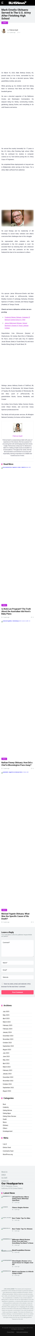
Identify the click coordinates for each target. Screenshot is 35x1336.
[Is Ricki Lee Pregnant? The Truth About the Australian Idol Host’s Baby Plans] (17, 536)
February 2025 (7, 1025)
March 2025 (7, 1022)
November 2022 (8, 1081)
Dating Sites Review (9, 1116)
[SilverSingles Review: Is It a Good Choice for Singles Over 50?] (6, 1260)
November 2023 (8, 1039)
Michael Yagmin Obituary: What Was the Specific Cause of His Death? (15, 916)
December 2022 (8, 1077)
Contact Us (4, 1181)
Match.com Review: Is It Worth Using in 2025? (22, 1272)
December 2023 (8, 1036)
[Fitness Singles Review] (6, 1206)
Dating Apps (7, 1113)
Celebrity (6, 1107)
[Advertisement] (17, 52)
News (4, 22)
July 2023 (6, 1053)
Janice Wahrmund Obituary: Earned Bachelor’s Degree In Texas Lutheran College (16, 325)
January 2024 (7, 1032)
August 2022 (7, 1091)
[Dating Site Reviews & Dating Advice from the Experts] (17, 3)
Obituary (5, 1125)
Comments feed (8, 1151)
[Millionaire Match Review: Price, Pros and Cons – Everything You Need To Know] (6, 1239)
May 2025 (6, 1015)
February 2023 (7, 1070)
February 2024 (7, 1029)
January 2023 (7, 1074)
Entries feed (7, 1147)
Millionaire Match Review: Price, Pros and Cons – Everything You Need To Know (22, 1241)
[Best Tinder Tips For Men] (6, 1217)
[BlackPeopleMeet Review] (6, 1251)
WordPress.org (8, 1154)
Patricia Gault (13, 30)
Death (5, 1119)
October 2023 (7, 1043)
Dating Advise (7, 1110)
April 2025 (6, 1018)
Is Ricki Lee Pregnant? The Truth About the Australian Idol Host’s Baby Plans (16, 611)
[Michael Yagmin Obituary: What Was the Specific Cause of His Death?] (17, 841)
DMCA (3, 1175)
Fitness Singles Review (20, 1207)
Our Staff (4, 1178)
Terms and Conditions (22, 1332)
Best (4, 1104)
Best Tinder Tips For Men (21, 1218)
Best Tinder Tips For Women (22, 1229)
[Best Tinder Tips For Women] (6, 1228)
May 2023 (6, 1060)
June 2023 (6, 1056)
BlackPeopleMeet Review (21, 1250)
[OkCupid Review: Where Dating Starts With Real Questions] (6, 1196)
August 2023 (7, 1049)
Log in (5, 1144)
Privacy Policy (10, 1332)
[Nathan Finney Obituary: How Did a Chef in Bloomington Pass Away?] (17, 690)
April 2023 (6, 1063)
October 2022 (7, 1084)
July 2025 (6, 1011)
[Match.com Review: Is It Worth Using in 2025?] (6, 1271)
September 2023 (8, 1046)
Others (5, 1128)
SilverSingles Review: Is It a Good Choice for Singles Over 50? (22, 1262)
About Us (4, 1172)
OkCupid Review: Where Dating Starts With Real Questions (20, 1198)
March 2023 (7, 1067)
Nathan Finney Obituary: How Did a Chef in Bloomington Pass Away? (16, 763)
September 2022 (8, 1087)
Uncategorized (7, 1131)
